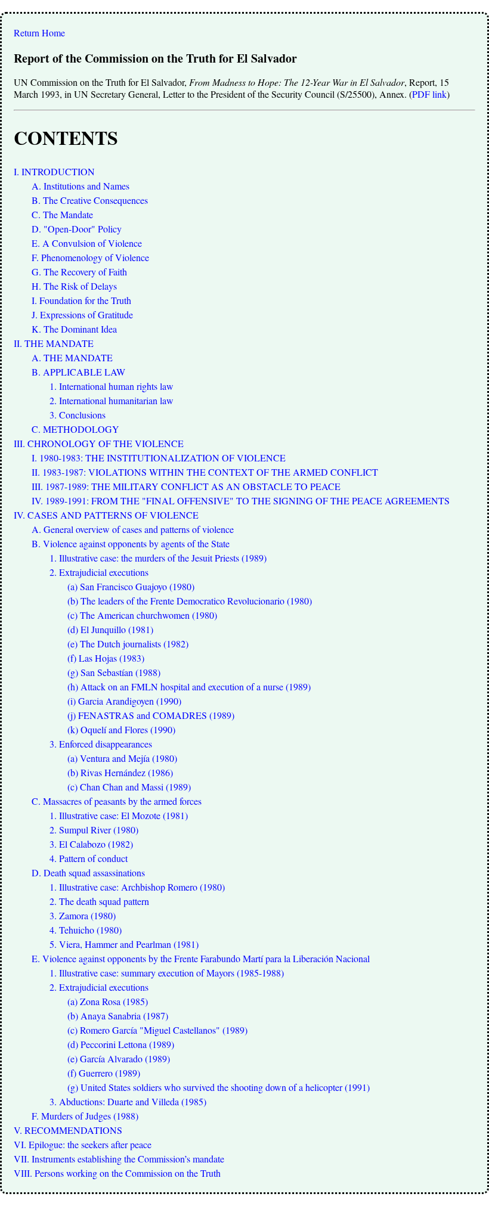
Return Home (39, 32)
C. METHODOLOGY (75, 429)
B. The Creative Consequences (90, 200)
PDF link (429, 94)
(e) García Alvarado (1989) (118, 1058)
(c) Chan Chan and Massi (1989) (129, 786)
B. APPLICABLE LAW (78, 371)
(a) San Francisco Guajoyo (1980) (130, 586)
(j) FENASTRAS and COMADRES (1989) (150, 715)
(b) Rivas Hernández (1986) (120, 772)
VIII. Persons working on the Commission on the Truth (117, 1173)
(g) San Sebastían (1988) (113, 672)
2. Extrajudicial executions (98, 572)
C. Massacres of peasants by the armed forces (117, 801)
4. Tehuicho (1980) (85, 929)
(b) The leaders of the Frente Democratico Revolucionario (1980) (189, 600)
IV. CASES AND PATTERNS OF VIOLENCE (106, 515)
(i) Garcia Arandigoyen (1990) (124, 701)
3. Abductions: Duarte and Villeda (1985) (127, 1101)
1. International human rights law (111, 386)
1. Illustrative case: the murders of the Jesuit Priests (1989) (158, 557)
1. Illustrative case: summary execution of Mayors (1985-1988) (166, 972)
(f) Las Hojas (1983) (105, 658)
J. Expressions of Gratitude (82, 314)
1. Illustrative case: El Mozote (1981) (118, 815)
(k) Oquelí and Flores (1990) (121, 729)
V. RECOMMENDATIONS (68, 1130)
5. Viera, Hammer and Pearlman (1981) (124, 944)
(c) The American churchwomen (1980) (142, 615)
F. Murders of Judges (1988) (85, 1115)
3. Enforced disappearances (100, 743)
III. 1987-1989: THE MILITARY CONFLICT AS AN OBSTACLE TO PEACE (186, 486)
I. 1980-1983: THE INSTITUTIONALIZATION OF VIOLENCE (159, 457)
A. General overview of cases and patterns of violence (133, 529)
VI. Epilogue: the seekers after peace (82, 1144)
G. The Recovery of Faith (79, 271)
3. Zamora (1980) (82, 915)
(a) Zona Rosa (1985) (107, 1001)
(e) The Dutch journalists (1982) (127, 643)
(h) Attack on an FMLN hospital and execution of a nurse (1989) (189, 686)
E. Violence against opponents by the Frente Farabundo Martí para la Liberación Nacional (201, 958)
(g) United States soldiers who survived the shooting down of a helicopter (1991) (218, 1087)
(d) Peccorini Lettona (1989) (120, 1044)
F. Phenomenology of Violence (90, 257)
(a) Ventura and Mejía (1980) (122, 758)
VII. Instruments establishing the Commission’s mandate (119, 1158)
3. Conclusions (77, 414)
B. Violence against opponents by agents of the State (131, 543)
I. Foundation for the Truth (81, 300)
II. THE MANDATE (54, 343)
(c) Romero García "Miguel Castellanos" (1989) (157, 1030)
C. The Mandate (62, 214)
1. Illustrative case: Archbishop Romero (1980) (137, 887)
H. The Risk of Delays (74, 286)
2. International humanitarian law (111, 400)
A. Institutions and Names (80, 185)
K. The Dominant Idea (74, 329)
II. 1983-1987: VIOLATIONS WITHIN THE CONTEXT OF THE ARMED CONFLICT (205, 472)
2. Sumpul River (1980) (93, 829)
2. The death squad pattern (99, 901)
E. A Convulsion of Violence (87, 243)
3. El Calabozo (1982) (91, 844)
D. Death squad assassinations (88, 872)
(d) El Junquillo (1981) (110, 629)
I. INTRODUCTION (54, 171)
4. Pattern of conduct (88, 858)
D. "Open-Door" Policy (77, 228)
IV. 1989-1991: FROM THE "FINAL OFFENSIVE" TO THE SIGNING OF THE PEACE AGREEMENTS (241, 500)
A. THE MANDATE (72, 357)
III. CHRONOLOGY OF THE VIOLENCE (99, 443)
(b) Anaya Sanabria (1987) (117, 1015)
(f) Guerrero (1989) (103, 1073)
